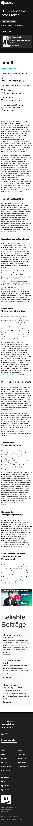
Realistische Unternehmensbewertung (13, 79)
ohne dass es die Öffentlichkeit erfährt (12, 429)
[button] (30, 3)
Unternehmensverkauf (7, 125)
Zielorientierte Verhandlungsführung (11, 91)
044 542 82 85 (16, 45)
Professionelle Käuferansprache (16, 86)
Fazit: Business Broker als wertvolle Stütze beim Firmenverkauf (12, 107)
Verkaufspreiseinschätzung (9, 374)
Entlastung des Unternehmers (15, 73)
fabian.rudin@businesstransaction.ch (21, 41)
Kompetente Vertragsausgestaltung (11, 99)
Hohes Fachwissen (10, 69)
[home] (7, 3)
